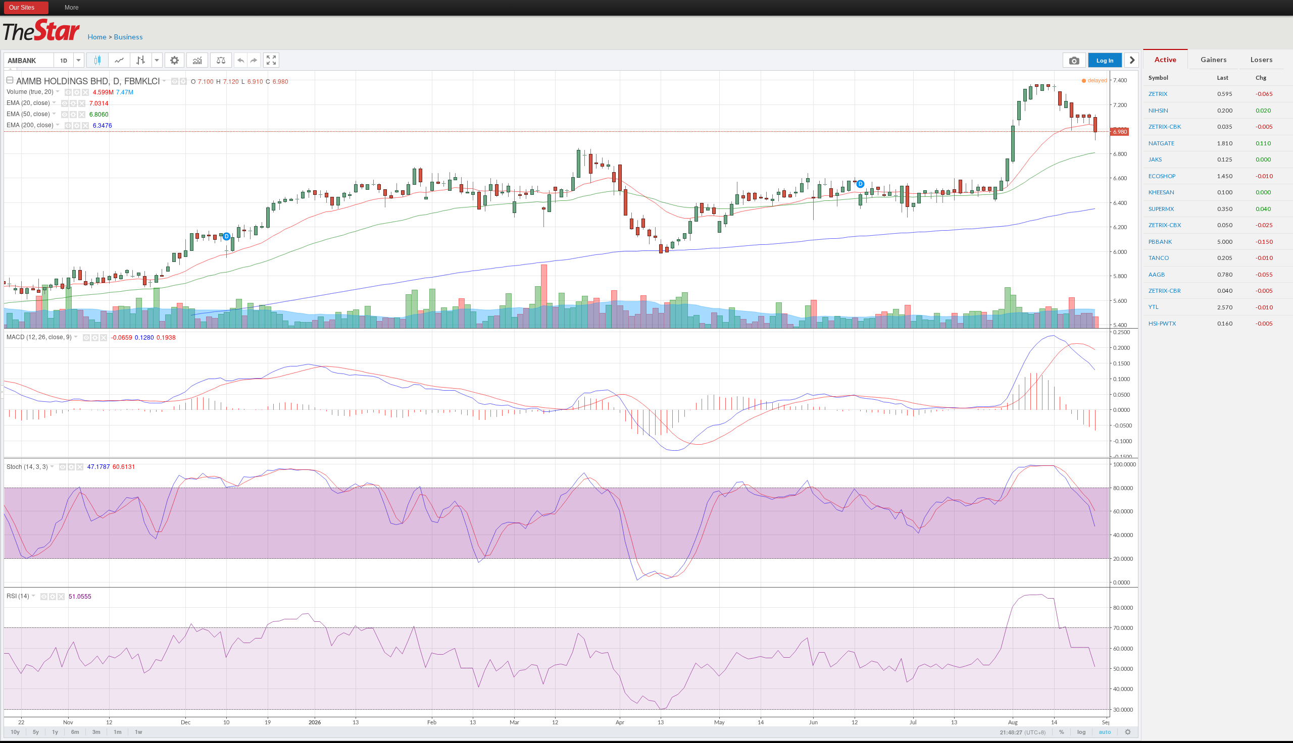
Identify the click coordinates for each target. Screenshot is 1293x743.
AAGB (1157, 274)
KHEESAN (1161, 192)
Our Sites (21, 7)
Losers (1262, 59)
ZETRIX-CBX (1165, 225)
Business (128, 36)
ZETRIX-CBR (1165, 290)
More (72, 7)
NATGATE (1161, 143)
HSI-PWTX (1162, 323)
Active (1165, 59)
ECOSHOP (1162, 176)
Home (97, 36)
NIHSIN (1158, 110)
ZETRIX (1158, 93)
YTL (1154, 306)
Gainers (1214, 59)
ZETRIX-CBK (1165, 126)
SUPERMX (1161, 208)
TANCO (1159, 257)
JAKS (1155, 159)
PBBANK (1160, 241)
